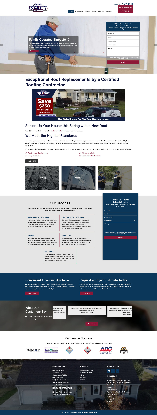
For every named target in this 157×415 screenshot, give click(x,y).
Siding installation (34, 156)
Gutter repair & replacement (91, 156)
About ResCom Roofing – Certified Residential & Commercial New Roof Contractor (119, 382)
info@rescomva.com (59, 380)
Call (54, 131)
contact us (61, 131)
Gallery (109, 397)
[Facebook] (113, 371)
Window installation (88, 153)
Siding (82, 375)
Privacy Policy (134, 57)
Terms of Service (122, 58)
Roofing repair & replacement (38, 153)
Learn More (33, 51)
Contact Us (110, 399)
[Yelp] (117, 371)
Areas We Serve (112, 389)
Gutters (82, 380)
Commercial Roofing (86, 373)
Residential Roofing (86, 370)
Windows (83, 377)
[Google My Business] (108, 371)
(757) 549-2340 (125, 4)
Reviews (109, 387)
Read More (92, 324)
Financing (125, 11)
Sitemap (109, 401)
